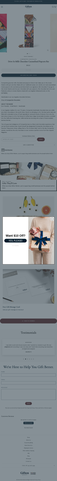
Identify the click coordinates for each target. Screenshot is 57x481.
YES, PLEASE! (15, 240)
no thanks (15, 245)
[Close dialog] (52, 219)
